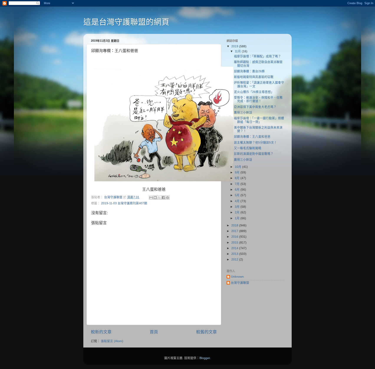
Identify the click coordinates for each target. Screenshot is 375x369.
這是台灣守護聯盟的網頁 (126, 22)
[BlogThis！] (155, 197)
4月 (237, 201)
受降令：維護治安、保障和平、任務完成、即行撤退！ (258, 99)
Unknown (237, 276)
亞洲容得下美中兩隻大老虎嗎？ (255, 107)
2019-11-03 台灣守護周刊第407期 (124, 203)
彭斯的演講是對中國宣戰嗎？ (253, 153)
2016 (235, 236)
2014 (235, 248)
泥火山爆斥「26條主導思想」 (254, 92)
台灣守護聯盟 (240, 282)
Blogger (204, 358)
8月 (237, 178)
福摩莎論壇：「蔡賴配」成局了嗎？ (257, 56)
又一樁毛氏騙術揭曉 (247, 148)
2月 (237, 212)
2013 (235, 253)
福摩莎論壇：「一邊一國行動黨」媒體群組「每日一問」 (259, 120)
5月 (237, 195)
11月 (238, 51)
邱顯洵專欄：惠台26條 (249, 71)
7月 (237, 184)
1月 (237, 218)
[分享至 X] (159, 197)
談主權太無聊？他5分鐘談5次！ (255, 142)
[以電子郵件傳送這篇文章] (151, 197)
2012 (235, 259)
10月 (238, 166)
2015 (235, 242)
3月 (237, 206)
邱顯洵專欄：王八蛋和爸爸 (252, 136)
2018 (235, 225)
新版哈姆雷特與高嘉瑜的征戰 (253, 77)
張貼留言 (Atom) (112, 341)
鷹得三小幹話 (243, 112)
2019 (235, 46)
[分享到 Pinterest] (167, 197)
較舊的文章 (206, 332)
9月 (237, 172)
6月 (237, 189)
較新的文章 (101, 332)
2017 (235, 231)
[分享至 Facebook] (163, 197)
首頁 (154, 332)
